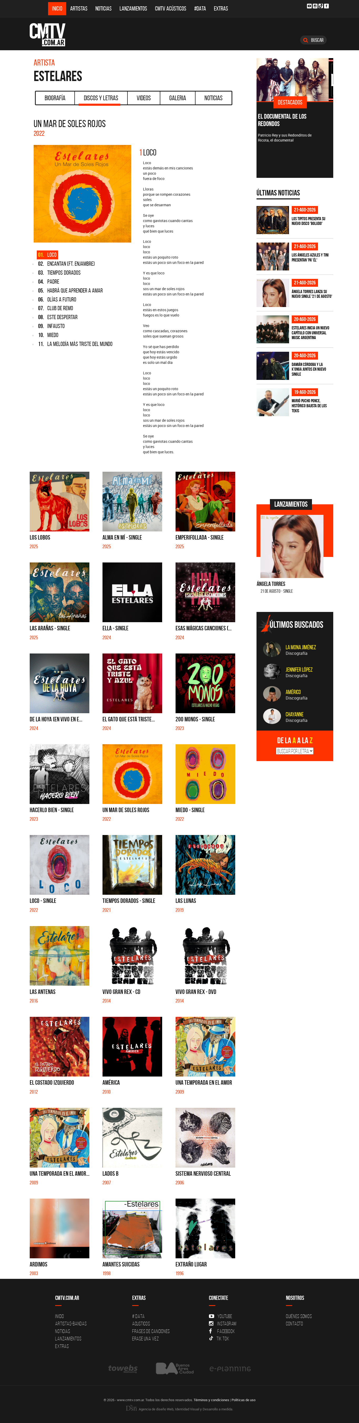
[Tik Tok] (321, 6)
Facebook (226, 1331)
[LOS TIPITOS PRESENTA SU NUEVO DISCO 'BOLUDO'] (273, 220)
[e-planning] (230, 1368)
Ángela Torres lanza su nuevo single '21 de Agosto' (312, 294)
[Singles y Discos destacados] (295, 79)
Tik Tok (223, 1338)
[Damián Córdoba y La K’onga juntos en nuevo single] (273, 366)
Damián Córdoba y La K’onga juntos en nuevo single (309, 369)
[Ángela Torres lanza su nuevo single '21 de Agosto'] (273, 293)
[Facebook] (326, 6)
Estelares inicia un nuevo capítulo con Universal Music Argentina (310, 332)
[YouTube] (309, 6)
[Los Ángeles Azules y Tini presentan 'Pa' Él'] (273, 257)
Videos (144, 98)
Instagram (227, 1323)
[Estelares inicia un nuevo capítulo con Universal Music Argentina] (273, 329)
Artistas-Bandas (70, 1323)
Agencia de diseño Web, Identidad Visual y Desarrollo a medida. (185, 1409)
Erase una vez (145, 1338)
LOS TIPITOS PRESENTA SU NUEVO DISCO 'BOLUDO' (308, 221)
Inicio (57, 8)
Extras (221, 8)
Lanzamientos (133, 8)
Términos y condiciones (211, 1399)
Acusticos (141, 1323)
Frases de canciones (151, 1331)
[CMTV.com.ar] (51, 34)
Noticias (103, 8)
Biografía (55, 98)
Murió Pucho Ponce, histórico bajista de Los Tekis (309, 405)
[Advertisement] (296, 457)
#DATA (200, 8)
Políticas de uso (243, 1399)
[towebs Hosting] (123, 1368)
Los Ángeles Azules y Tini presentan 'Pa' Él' (310, 257)
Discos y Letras (101, 98)
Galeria (177, 98)
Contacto (294, 1323)
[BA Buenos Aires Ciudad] (174, 1368)
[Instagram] (315, 6)
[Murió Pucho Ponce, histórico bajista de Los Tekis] (273, 402)
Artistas (79, 8)
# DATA (138, 1316)
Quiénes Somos (299, 1316)
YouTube (224, 1316)
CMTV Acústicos (170, 8)
